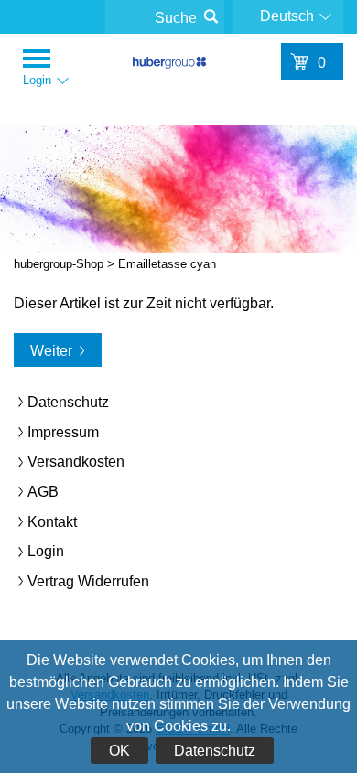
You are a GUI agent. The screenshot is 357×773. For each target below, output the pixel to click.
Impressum (63, 432)
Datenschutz (214, 750)
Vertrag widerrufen (88, 581)
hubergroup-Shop (169, 66)
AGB (43, 491)
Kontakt (52, 522)
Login (45, 551)
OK (119, 750)
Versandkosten (75, 461)
